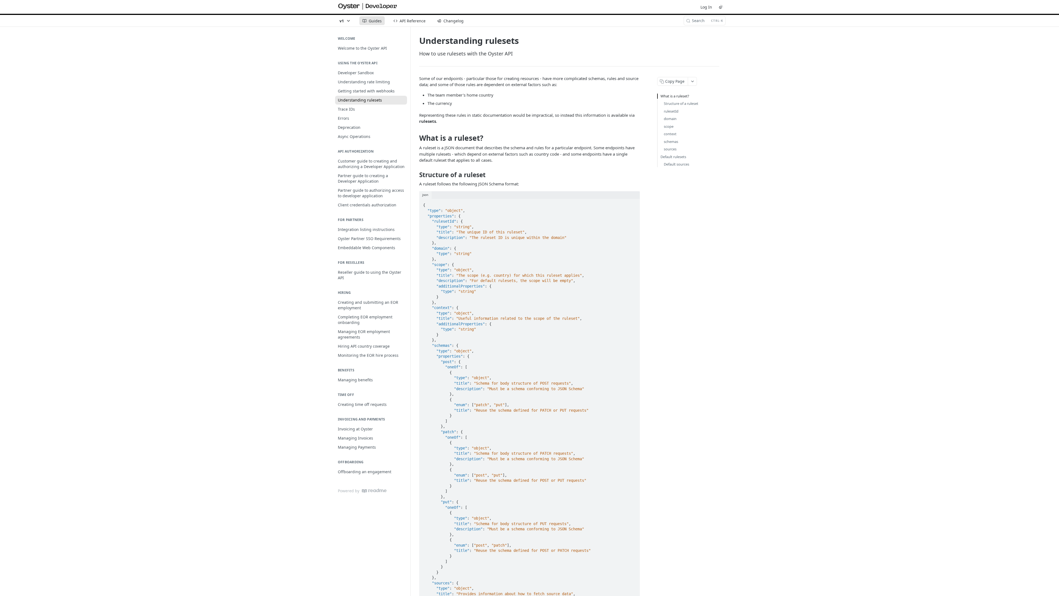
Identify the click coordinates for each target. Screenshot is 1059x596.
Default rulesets (673, 156)
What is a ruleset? (674, 96)
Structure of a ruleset (681, 103)
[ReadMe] (374, 491)
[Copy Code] (633, 203)
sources (670, 149)
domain (670, 118)
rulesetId (671, 111)
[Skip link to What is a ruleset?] (415, 138)
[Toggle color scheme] (720, 6)
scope (668, 126)
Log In (706, 7)
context (670, 133)
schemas (671, 141)
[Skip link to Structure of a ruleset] (415, 175)
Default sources (676, 164)
